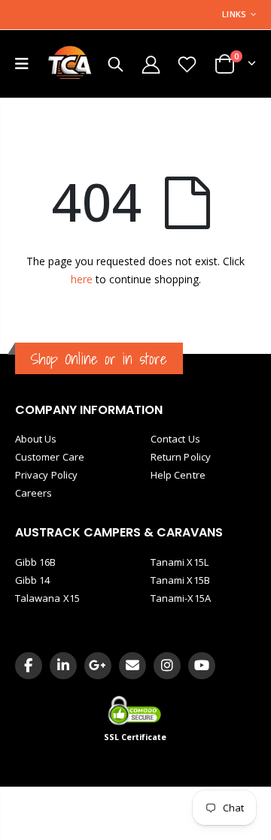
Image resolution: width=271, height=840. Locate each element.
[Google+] (97, 665)
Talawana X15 (47, 598)
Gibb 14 (32, 580)
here (82, 279)
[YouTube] (201, 665)
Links (234, 14)
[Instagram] (167, 665)
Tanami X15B (180, 580)
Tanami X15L (180, 562)
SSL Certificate (135, 737)
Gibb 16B (35, 562)
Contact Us (175, 439)
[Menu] (22, 63)
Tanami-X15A (181, 598)
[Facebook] (28, 665)
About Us (36, 439)
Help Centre (178, 475)
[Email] (132, 665)
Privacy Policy (46, 475)
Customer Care (49, 457)
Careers (33, 493)
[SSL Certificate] (136, 710)
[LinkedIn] (63, 665)
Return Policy (181, 457)
